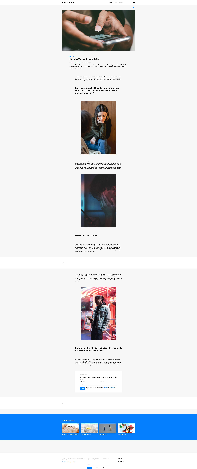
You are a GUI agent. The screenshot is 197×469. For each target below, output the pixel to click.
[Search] (132, 2)
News (116, 2)
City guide (110, 2)
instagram (70, 462)
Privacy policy (121, 461)
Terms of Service (112, 387)
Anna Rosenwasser (76, 63)
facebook (64, 462)
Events (120, 2)
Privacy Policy (106, 387)
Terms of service (121, 460)
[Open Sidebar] (134, 2)
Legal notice (120, 458)
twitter (74, 462)
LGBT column (71, 56)
